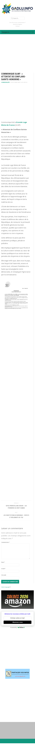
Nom (3, 562)
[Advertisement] (17, 52)
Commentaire (5, 542)
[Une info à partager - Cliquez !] (17, 674)
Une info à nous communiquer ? (17, 22)
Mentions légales (17, 24)
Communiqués (5, 82)
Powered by (13, 627)
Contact (18, 26)
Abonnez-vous (17, 622)
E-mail (3, 568)
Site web (3, 575)
